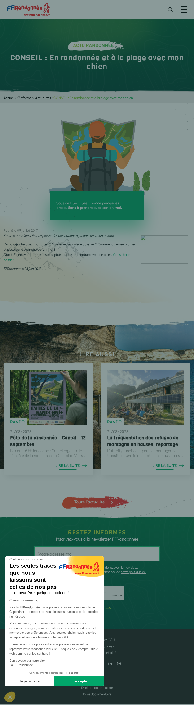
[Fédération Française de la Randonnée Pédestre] (28, 9)
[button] (10, 697)
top (185, 673)
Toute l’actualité (89, 502)
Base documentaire (97, 694)
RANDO (17, 422)
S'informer (25, 97)
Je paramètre (29, 681)
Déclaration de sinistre (97, 687)
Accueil (9, 97)
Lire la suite (67, 465)
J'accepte (79, 681)
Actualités (43, 97)
